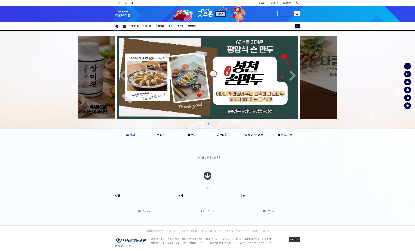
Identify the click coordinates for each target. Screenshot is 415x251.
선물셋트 (160, 26)
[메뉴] (407, 66)
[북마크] (125, 2)
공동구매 (192, 26)
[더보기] (207, 178)
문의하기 (267, 230)
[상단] (407, 105)
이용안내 (255, 230)
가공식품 (147, 26)
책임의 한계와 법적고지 (235, 230)
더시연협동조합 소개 (153, 230)
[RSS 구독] (132, 2)
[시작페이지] (118, 2)
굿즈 (170, 26)
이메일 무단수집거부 (210, 230)
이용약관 (171, 230)
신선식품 (134, 26)
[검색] (407, 74)
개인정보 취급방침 (188, 230)
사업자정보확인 (157, 242)
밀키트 (180, 26)
